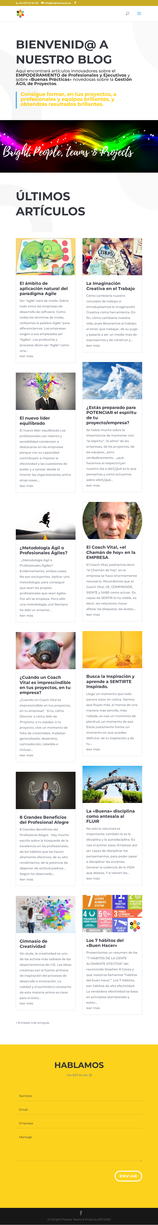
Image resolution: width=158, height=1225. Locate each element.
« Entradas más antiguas (32, 1022)
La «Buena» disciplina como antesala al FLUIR (110, 816)
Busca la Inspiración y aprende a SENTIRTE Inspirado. (110, 681)
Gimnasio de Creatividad (33, 944)
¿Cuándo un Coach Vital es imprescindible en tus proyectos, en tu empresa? (45, 685)
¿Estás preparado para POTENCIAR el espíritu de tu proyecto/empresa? (111, 415)
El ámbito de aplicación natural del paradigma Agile (44, 288)
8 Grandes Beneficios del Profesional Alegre (44, 820)
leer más (26, 356)
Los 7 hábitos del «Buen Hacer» (105, 943)
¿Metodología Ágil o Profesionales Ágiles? (43, 550)
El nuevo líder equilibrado (35, 421)
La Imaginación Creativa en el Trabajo (110, 286)
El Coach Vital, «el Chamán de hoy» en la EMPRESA (110, 552)
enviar (128, 1176)
